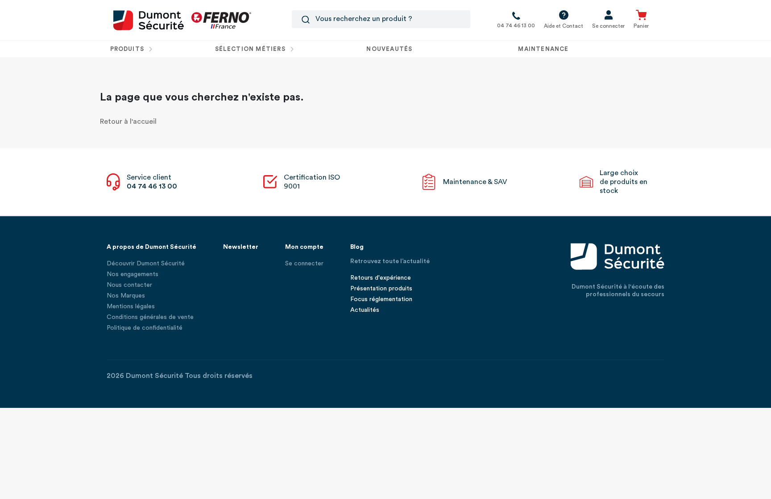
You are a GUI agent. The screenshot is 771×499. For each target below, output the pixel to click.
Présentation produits (381, 288)
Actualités (364, 310)
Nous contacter (129, 285)
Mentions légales (131, 306)
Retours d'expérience (380, 278)
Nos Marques (126, 296)
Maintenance (543, 49)
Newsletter (240, 247)
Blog (357, 247)
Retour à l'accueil (128, 121)
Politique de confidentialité (144, 328)
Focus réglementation (381, 299)
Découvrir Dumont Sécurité (146, 263)
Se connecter (304, 263)
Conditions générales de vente (150, 317)
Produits (128, 49)
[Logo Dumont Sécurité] (148, 19)
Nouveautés (389, 49)
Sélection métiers (251, 49)
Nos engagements (132, 274)
